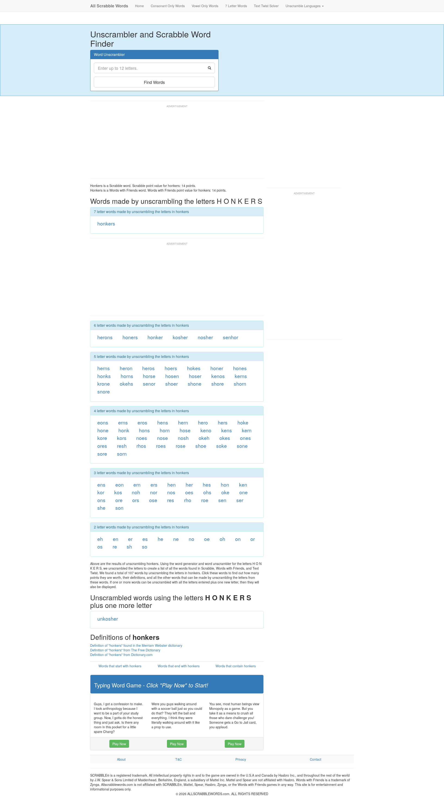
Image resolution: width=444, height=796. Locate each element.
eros (142, 422)
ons (101, 500)
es (145, 538)
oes (189, 492)
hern (183, 422)
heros (148, 368)
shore (217, 383)
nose (162, 437)
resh (122, 445)
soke (221, 445)
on (238, 538)
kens (226, 430)
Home (139, 5)
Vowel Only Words (205, 5)
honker (155, 337)
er (130, 538)
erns (123, 422)
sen (222, 500)
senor (149, 383)
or (252, 538)
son (119, 507)
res (170, 500)
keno (205, 430)
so (144, 546)
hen (171, 484)
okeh (204, 437)
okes (224, 437)
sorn (122, 453)
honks (104, 375)
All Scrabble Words (109, 6)
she (101, 507)
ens (101, 484)
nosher (205, 337)
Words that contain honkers (236, 666)
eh (100, 538)
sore (102, 453)
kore (102, 437)
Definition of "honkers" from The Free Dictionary (125, 650)
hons (144, 430)
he (160, 538)
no (191, 538)
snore (103, 391)
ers (154, 484)
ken (243, 484)
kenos (218, 375)
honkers (106, 223)
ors (135, 500)
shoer (171, 383)
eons (102, 422)
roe (204, 500)
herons (105, 337)
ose (153, 500)
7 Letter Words (236, 5)
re (115, 546)
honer (216, 368)
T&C (178, 759)
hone (102, 430)
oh (222, 538)
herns (103, 368)
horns (127, 375)
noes (141, 437)
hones (240, 368)
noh (136, 492)
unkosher (107, 618)
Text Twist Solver (266, 5)
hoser (195, 375)
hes (207, 484)
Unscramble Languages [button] (303, 5)
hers (223, 422)
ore (119, 500)
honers (130, 337)
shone (194, 383)
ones (245, 437)
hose (185, 430)
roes (161, 445)
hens (162, 422)
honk (123, 430)
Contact (315, 759)
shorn (240, 383)
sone (242, 445)
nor (153, 492)
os (100, 546)
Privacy (240, 759)
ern (137, 484)
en (115, 538)
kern (247, 430)
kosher (180, 337)
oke (225, 492)
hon (225, 484)
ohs (207, 492)
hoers (171, 368)
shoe (200, 445)
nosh (183, 437)
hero (203, 422)
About (121, 759)
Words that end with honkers (179, 666)
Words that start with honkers (120, 666)
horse (149, 375)
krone (103, 383)
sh (129, 546)
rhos (141, 445)
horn (165, 430)
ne (176, 538)
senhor (230, 337)
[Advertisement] (174, 143)
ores (102, 445)
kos (118, 492)
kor (100, 492)
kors (121, 437)
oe (207, 538)
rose (180, 445)
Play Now (119, 743)
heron (126, 368)
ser (239, 500)
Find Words (154, 82)
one (243, 492)
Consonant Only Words (168, 5)
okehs (126, 383)
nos (171, 492)
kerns (241, 375)
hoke (242, 422)
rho (187, 500)
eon (119, 484)
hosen (172, 375)
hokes (193, 368)
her (189, 484)
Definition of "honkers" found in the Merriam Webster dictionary (136, 645)
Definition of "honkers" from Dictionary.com (121, 654)
